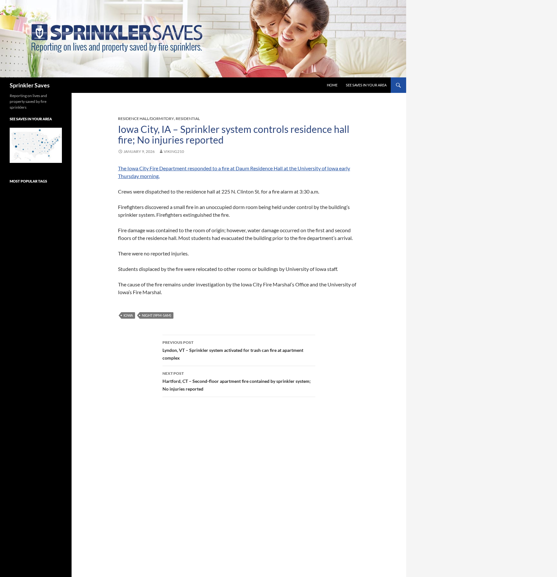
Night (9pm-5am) (156, 315)
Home (332, 85)
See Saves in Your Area (366, 85)
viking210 (174, 151)
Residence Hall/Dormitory (146, 118)
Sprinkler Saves (30, 85)
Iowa (128, 315)
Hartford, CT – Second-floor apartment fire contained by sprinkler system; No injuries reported (236, 381)
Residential (188, 118)
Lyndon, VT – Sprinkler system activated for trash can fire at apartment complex (232, 350)
